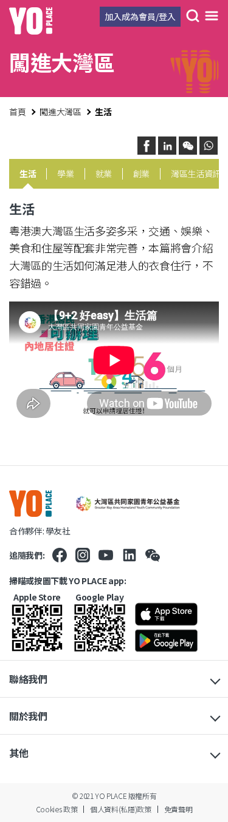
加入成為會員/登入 (140, 16)
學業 (65, 173)
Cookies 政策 (56, 809)
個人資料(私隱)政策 (120, 809)
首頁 (17, 112)
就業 (103, 173)
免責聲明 (178, 809)
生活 (27, 173)
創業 (141, 173)
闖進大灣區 (60, 112)
